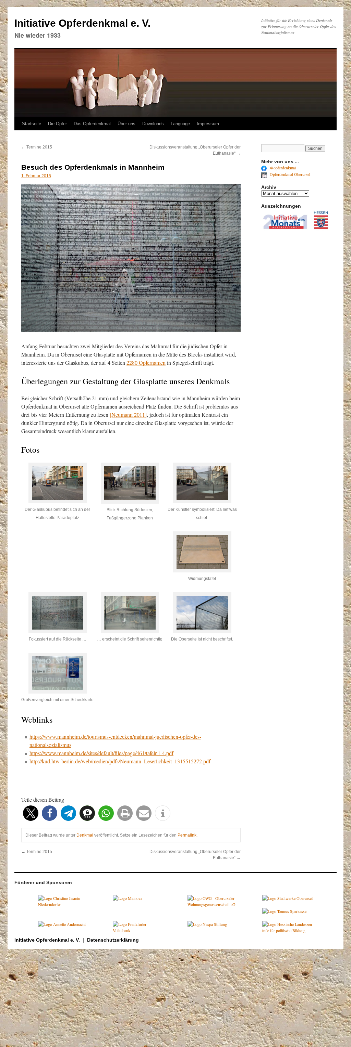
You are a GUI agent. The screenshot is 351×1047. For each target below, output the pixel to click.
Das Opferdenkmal (92, 123)
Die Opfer (57, 123)
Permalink (187, 835)
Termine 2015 (36, 147)
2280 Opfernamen (146, 362)
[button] (30, 813)
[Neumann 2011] (128, 414)
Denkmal (84, 835)
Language (180, 123)
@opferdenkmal (282, 167)
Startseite (31, 123)
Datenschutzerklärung (113, 940)
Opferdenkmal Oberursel (289, 174)
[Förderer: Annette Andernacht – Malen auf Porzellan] (62, 924)
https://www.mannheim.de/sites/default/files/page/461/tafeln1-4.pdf (101, 753)
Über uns (126, 123)
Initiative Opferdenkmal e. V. (82, 23)
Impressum (208, 123)
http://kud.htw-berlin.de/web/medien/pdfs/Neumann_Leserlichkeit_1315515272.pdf (119, 761)
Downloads (153, 123)
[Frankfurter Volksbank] (138, 930)
